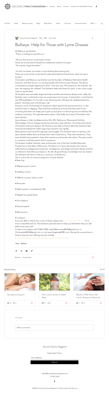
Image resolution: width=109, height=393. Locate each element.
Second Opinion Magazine (55, 346)
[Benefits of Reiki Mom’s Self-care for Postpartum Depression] (89, 282)
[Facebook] (96, 6)
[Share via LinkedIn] (27, 251)
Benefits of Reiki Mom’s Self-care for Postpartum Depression (88, 296)
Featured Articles (80, 23)
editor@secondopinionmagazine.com (55, 373)
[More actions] (92, 38)
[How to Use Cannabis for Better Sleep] (54, 282)
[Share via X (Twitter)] (21, 251)
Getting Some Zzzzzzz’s (16, 294)
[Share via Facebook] (16, 251)
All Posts (7, 23)
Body (16, 23)
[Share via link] (32, 251)
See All (102, 269)
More (92, 23)
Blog (38, 23)
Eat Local (68, 23)
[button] (102, 23)
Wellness (24, 243)
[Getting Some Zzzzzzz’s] (20, 282)
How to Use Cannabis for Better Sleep (54, 296)
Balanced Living (27, 23)
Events (58, 23)
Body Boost (48, 23)
